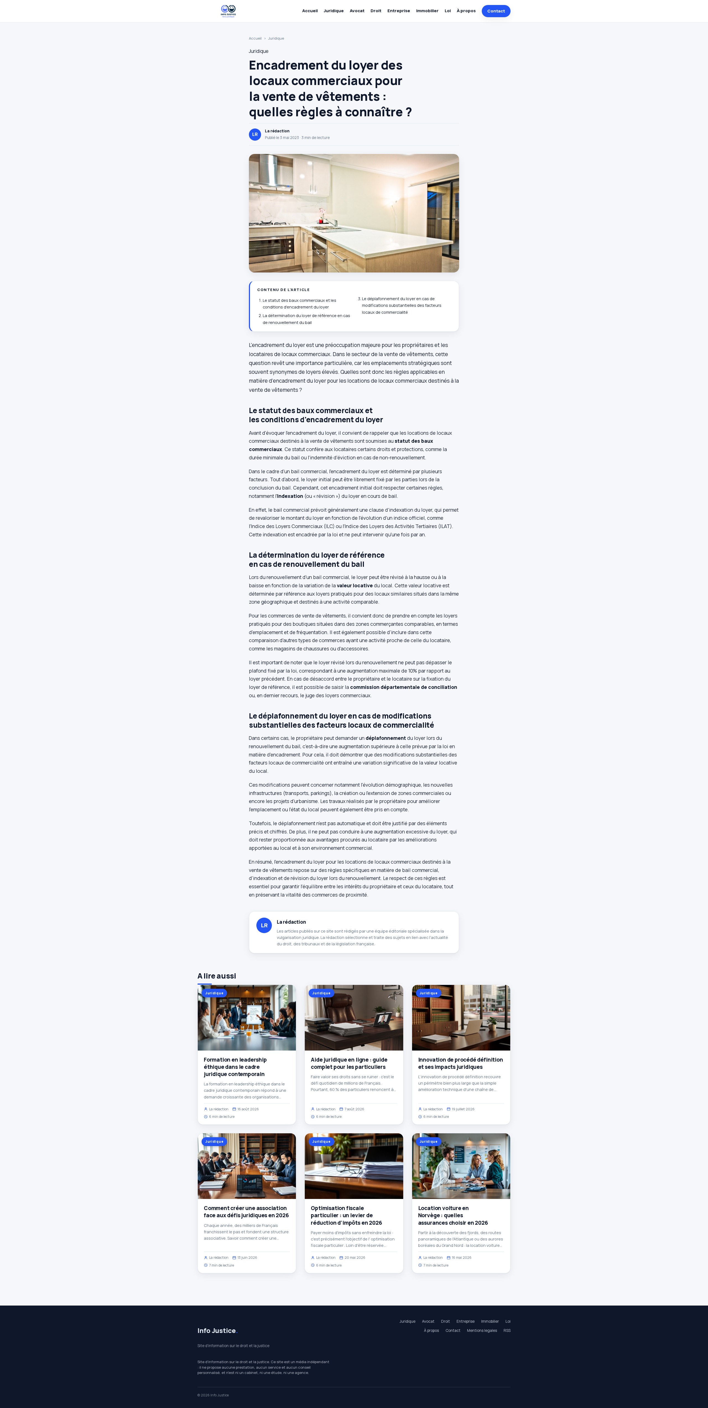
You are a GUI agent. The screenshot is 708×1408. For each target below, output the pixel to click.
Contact (496, 11)
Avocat (357, 11)
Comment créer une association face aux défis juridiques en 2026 (246, 1211)
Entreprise (398, 11)
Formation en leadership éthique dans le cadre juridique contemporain (235, 1067)
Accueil (310, 11)
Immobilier (427, 11)
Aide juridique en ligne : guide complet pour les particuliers (349, 1063)
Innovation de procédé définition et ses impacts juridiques (460, 1063)
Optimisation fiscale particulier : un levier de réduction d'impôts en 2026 (346, 1215)
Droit (376, 11)
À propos (466, 11)
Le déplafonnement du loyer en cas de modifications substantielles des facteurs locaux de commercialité (401, 305)
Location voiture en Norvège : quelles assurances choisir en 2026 (453, 1215)
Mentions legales (482, 1330)
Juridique (334, 11)
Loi (448, 11)
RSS (507, 1330)
